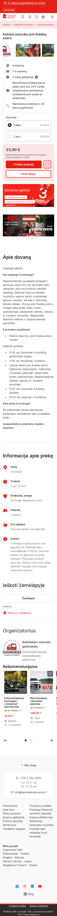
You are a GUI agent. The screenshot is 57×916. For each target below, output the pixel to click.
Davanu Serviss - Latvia (17, 861)
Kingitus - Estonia (13, 857)
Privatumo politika (40, 805)
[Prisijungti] (30, 17)
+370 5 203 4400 (30, 777)
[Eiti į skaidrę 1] (25, 740)
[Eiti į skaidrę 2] (31, 740)
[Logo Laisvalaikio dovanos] (11, 17)
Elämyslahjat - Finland (16, 853)
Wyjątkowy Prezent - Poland (20, 865)
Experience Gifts (12, 849)
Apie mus (8, 809)
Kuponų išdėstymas (41, 817)
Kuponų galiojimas (13, 817)
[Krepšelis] (43, 17)
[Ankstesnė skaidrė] (6, 740)
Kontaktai (35, 836)
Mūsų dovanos (12, 813)
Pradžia (6, 24)
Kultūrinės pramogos (23, 24)
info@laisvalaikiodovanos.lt (30, 792)
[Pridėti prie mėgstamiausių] (47, 164)
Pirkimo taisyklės (13, 821)
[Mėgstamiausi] (36, 17)
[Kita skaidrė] (51, 740)
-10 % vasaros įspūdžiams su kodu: (24, 2)
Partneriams (10, 805)
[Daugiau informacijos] (36, 77)
